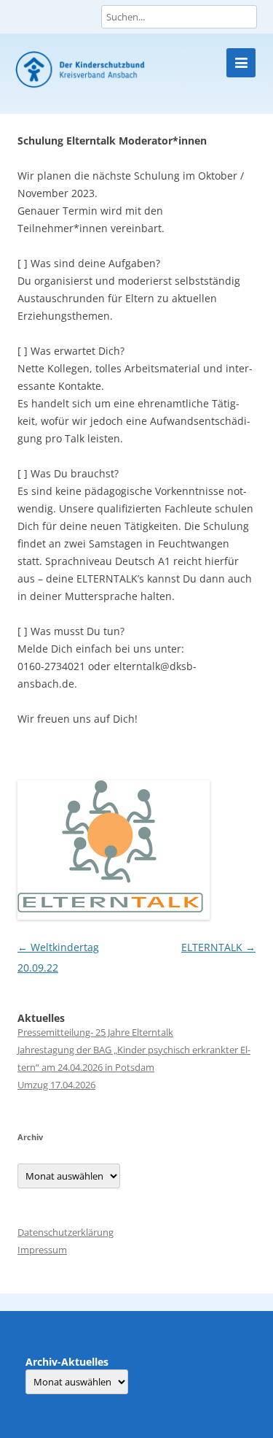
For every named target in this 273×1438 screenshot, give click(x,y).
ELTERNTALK (218, 947)
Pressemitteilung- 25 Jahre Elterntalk (95, 1032)
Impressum (42, 1249)
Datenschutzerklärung (65, 1232)
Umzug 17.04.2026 (56, 1084)
